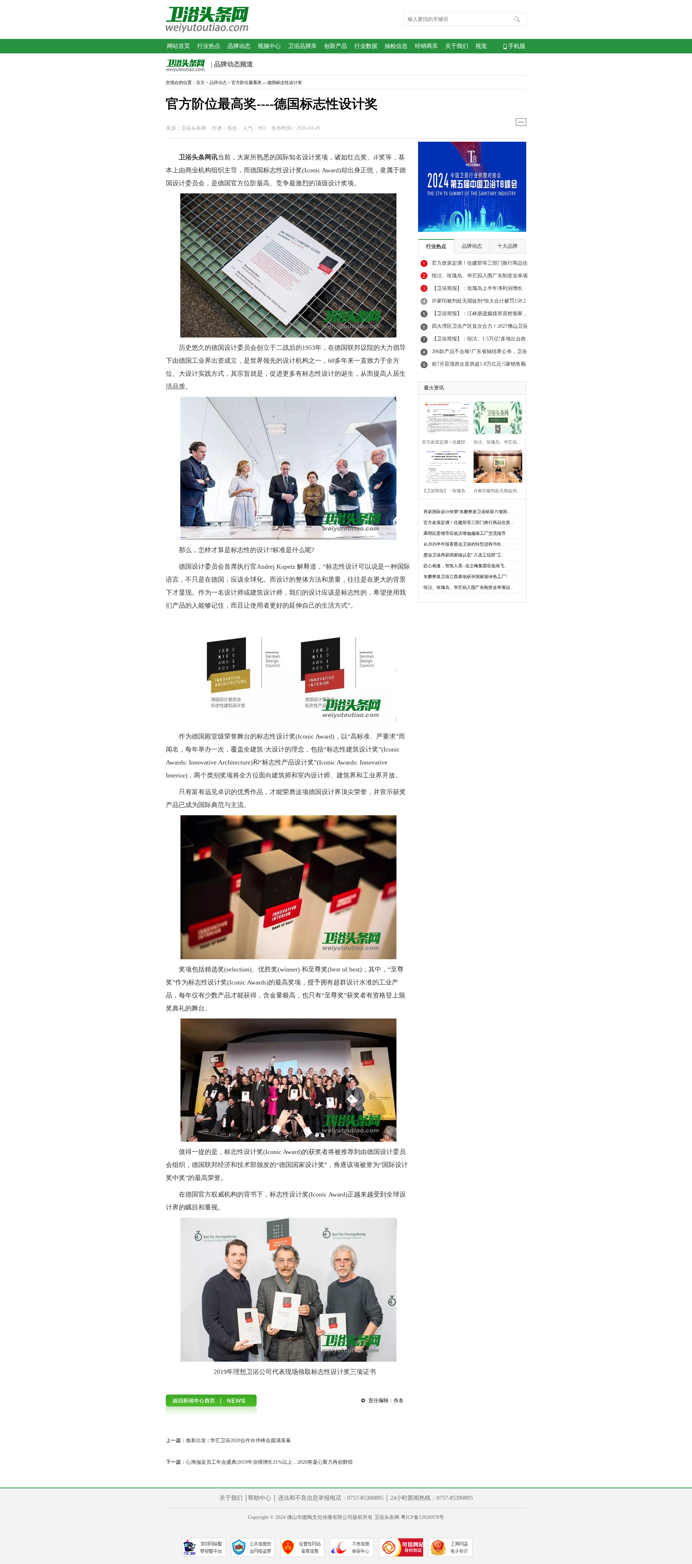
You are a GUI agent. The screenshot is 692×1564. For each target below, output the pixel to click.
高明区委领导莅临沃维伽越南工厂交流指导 (464, 533)
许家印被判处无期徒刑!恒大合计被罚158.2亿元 (479, 303)
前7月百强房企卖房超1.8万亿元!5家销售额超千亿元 (479, 366)
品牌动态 (238, 46)
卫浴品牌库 (302, 46)
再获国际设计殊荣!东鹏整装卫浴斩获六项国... (466, 511)
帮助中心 (259, 1498)
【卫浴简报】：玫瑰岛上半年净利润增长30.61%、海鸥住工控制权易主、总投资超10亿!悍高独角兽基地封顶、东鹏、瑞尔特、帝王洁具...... (480, 290)
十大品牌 (507, 246)
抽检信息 (396, 46)
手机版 (516, 46)
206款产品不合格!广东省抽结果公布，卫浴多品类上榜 (479, 353)
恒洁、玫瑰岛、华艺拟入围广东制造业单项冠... (468, 587)
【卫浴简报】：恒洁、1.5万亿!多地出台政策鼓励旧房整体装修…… (479, 340)
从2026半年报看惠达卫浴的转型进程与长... (464, 544)
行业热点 (208, 46)
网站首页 (178, 46)
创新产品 (335, 46)
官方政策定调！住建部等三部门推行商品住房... (468, 522)
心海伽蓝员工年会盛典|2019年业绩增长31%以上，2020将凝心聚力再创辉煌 (269, 1462)
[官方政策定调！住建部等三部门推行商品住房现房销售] (444, 417)
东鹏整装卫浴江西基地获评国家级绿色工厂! (465, 576)
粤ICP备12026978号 (422, 1517)
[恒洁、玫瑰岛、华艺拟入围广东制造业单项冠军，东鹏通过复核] (496, 417)
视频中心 (269, 46)
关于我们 (456, 46)
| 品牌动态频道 (231, 64)
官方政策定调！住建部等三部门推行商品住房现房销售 (480, 265)
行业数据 (365, 46)
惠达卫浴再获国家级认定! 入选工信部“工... (464, 555)
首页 (200, 82)
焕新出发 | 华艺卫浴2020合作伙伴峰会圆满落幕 (238, 1440)
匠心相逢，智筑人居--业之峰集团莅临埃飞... (465, 565)
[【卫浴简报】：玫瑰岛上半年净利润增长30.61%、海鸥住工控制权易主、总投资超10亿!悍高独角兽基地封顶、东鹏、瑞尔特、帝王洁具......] (444, 466)
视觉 (481, 46)
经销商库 (426, 46)
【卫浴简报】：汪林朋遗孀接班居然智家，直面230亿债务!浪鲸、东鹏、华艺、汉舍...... (480, 315)
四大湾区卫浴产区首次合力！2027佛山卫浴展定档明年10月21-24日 (480, 328)
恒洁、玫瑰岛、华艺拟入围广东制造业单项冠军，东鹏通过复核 (480, 277)
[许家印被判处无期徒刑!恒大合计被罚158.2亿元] (496, 466)
